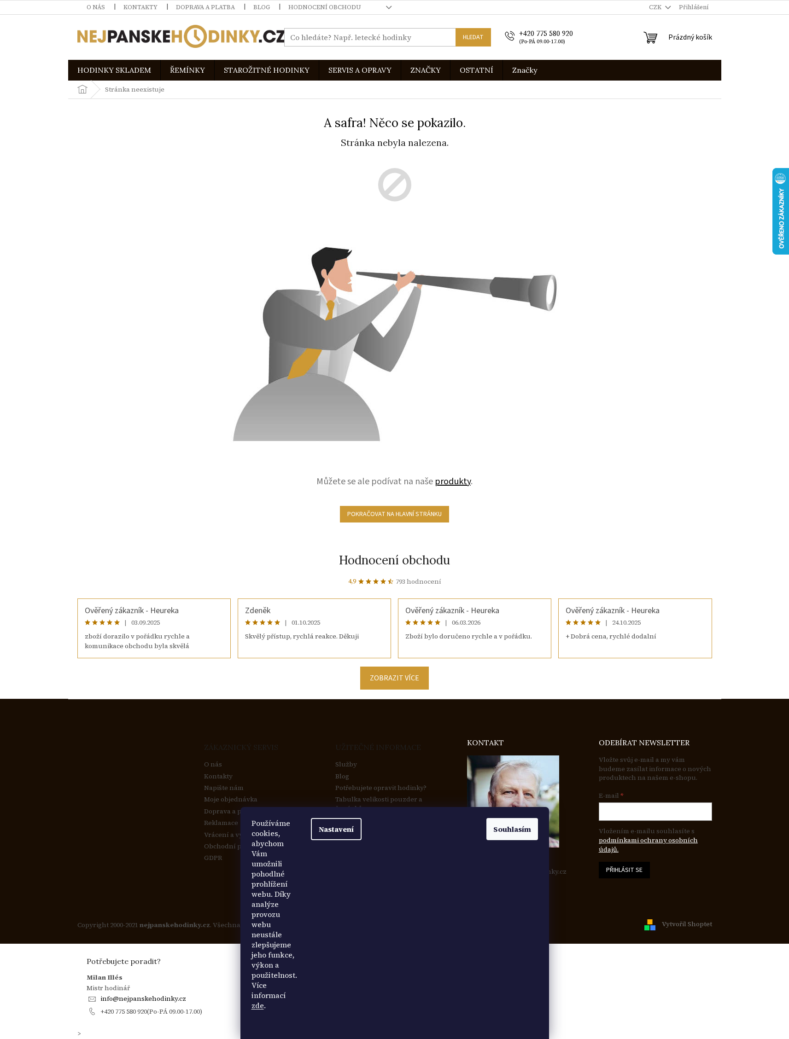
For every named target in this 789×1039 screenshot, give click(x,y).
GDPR (213, 857)
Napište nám (224, 788)
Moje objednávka (230, 799)
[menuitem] (114, 70)
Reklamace (221, 822)
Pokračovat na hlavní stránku (394, 514)
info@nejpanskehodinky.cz (143, 998)
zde (257, 1005)
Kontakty (140, 7)
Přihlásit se (624, 870)
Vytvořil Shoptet (687, 924)
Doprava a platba (205, 7)
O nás (96, 7)
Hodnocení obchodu (324, 7)
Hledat (473, 37)
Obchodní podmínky (236, 846)
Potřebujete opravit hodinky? (381, 788)
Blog (261, 7)
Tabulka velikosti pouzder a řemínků (378, 804)
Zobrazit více (394, 678)
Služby (346, 764)
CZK (656, 7)
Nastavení (336, 829)
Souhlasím (512, 829)
